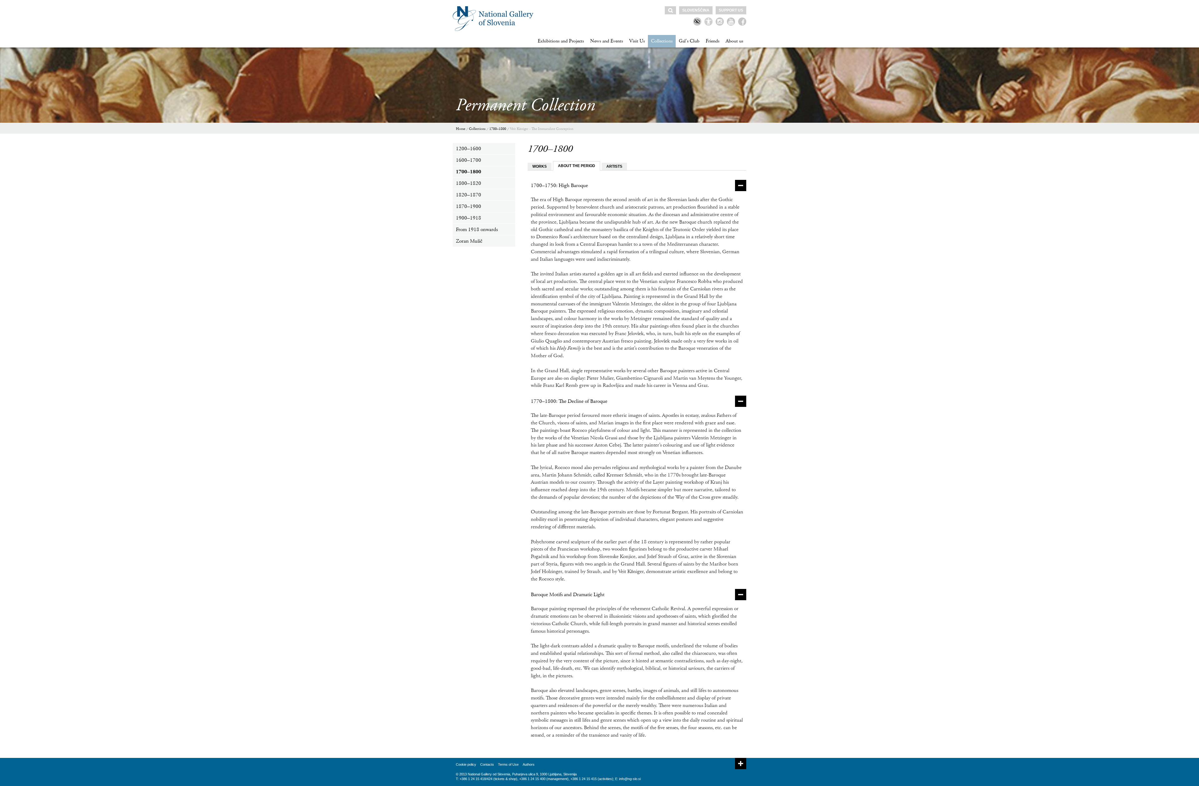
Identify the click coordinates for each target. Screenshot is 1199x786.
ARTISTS (614, 166)
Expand (740, 763)
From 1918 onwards (477, 229)
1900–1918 (468, 218)
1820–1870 (468, 194)
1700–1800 (497, 128)
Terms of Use (508, 764)
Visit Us (637, 41)
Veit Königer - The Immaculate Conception (541, 128)
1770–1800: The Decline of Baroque (569, 401)
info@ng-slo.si (630, 779)
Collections (662, 41)
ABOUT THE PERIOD (576, 166)
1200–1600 (468, 148)
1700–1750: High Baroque (559, 185)
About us (734, 41)
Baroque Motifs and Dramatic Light (567, 594)
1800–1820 (468, 183)
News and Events (606, 41)
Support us (731, 10)
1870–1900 (468, 206)
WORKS (539, 166)
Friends (712, 41)
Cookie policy (466, 764)
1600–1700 (468, 160)
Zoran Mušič (469, 241)
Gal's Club (689, 41)
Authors (529, 764)
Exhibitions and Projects (561, 41)
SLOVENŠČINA (695, 10)
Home (460, 128)
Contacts (487, 764)
